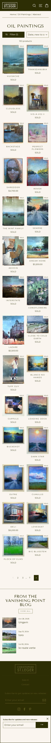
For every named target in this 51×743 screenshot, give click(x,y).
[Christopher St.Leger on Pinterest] (30, 708)
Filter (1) (13, 34)
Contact (25, 684)
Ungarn (23, 622)
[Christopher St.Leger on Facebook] (24, 708)
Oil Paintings (24, 14)
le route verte (26, 647)
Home (13, 14)
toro (21, 635)
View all (26, 611)
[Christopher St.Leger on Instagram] (18, 708)
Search (25, 680)
